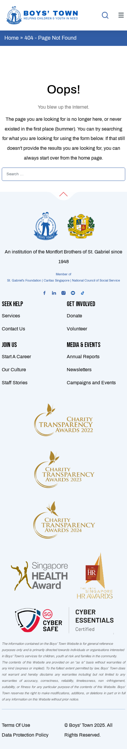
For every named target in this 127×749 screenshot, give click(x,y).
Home (11, 38)
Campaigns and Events (91, 382)
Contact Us (13, 328)
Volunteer (77, 328)
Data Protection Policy (25, 734)
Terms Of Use (16, 725)
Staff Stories (14, 382)
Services (11, 315)
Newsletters (79, 369)
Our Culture (14, 369)
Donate (74, 315)
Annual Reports (83, 356)
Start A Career (16, 356)
